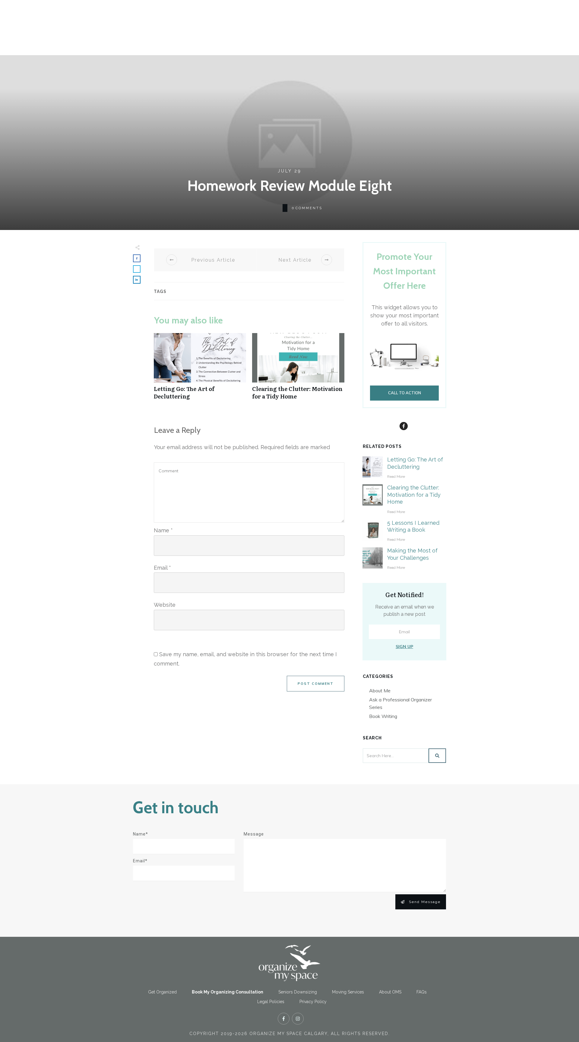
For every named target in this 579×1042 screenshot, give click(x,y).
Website (165, 605)
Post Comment (316, 684)
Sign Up (404, 646)
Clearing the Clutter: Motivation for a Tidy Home (298, 369)
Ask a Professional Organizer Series (400, 703)
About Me (380, 691)
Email (162, 568)
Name (163, 530)
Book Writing (383, 716)
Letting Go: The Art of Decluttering (200, 369)
